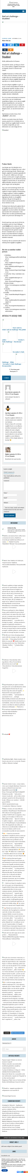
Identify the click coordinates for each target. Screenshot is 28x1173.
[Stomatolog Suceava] (9, 1096)
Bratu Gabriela (8, 392)
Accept (4, 1170)
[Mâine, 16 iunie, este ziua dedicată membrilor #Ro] (14, 820)
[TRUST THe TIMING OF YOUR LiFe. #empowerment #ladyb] (14, 572)
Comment (6, 481)
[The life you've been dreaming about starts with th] (14, 646)
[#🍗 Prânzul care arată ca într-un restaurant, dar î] (14, 919)
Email (5, 498)
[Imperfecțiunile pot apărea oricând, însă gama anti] (14, 696)
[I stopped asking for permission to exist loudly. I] (14, 1018)
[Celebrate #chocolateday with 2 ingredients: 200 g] (14, 671)
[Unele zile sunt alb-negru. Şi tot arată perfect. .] (14, 944)
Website (6, 503)
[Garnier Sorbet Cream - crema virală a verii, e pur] (14, 795)
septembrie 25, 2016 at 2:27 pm (12, 393)
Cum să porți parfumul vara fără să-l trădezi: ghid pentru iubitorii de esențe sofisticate (13, 1117)
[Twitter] (10, 44)
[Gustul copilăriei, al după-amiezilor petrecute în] (14, 596)
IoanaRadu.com (5, 1155)
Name (5, 493)
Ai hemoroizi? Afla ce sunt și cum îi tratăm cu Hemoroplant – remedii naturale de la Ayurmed (13, 1123)
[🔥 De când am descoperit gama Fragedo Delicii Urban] (14, 869)
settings (3, 1167)
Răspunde (16, 394)
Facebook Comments (9, 474)
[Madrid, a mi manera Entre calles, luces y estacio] (14, 547)
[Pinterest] (22, 44)
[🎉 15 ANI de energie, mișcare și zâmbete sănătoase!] (14, 993)
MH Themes (22, 1137)
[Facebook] (5, 44)
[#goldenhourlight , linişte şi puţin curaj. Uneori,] (14, 770)
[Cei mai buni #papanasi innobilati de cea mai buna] (14, 721)
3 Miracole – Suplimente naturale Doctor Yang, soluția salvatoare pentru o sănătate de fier (13, 1107)
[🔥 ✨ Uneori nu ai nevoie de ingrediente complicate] (14, 845)
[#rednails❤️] (14, 745)
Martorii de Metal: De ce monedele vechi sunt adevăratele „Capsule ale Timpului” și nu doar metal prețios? (14, 1076)
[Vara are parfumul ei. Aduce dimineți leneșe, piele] (14, 621)
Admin (9, 38)
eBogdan (4, 1111)
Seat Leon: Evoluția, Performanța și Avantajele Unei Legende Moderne (13, 1129)
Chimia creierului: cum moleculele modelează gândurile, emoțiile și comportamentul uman (11, 1066)
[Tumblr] (5, 49)
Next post (13, 371)
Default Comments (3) (9, 472)
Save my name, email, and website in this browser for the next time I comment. (14, 509)
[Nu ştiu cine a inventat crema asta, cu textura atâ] (14, 969)
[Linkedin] (16, 44)
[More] (10, 49)
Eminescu (4, 1127)
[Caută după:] (14, 1049)
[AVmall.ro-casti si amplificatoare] (14, 1090)
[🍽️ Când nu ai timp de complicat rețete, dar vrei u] (14, 894)
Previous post (15, 369)
